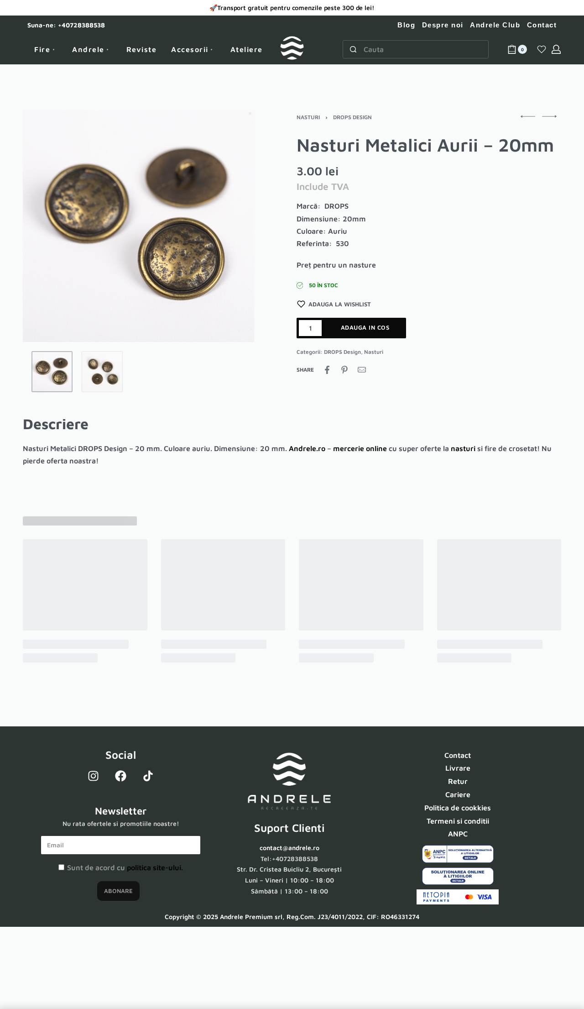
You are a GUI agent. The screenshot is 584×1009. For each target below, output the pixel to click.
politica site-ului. (155, 867)
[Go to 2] (102, 371)
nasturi (463, 448)
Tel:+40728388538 (289, 858)
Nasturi (308, 117)
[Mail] (362, 370)
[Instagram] (93, 776)
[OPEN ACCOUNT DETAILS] (556, 49)
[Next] (229, 226)
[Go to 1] (52, 371)
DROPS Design (352, 117)
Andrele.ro (307, 448)
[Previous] (47, 226)
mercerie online (360, 448)
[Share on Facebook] (327, 370)
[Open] (542, 49)
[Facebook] (121, 776)
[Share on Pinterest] (344, 370)
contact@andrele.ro (289, 847)
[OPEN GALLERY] (138, 226)
